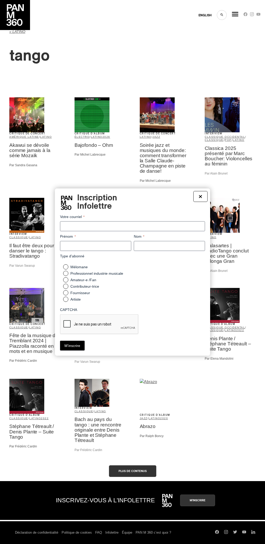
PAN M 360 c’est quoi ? (153, 532)
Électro (82, 136)
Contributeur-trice (84, 286)
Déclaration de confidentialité (36, 532)
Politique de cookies (77, 532)
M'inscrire (197, 500)
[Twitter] (235, 533)
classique (214, 140)
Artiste (75, 299)
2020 (164, 418)
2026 (106, 136)
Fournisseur (80, 293)
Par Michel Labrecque (90, 154)
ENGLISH (205, 15)
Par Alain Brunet (216, 173)
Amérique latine (24, 136)
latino (46, 136)
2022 (240, 330)
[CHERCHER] (221, 15)
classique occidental (225, 136)
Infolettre (112, 532)
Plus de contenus (133, 471)
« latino (17, 32)
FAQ (98, 532)
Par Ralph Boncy (152, 436)
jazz (156, 136)
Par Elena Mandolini (219, 358)
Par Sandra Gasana (23, 165)
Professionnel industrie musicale (96, 273)
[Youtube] (258, 15)
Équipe (127, 532)
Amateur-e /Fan (83, 280)
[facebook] (245, 15)
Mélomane (79, 267)
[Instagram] (252, 15)
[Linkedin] (253, 533)
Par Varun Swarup (22, 265)
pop (228, 140)
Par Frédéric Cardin (23, 360)
